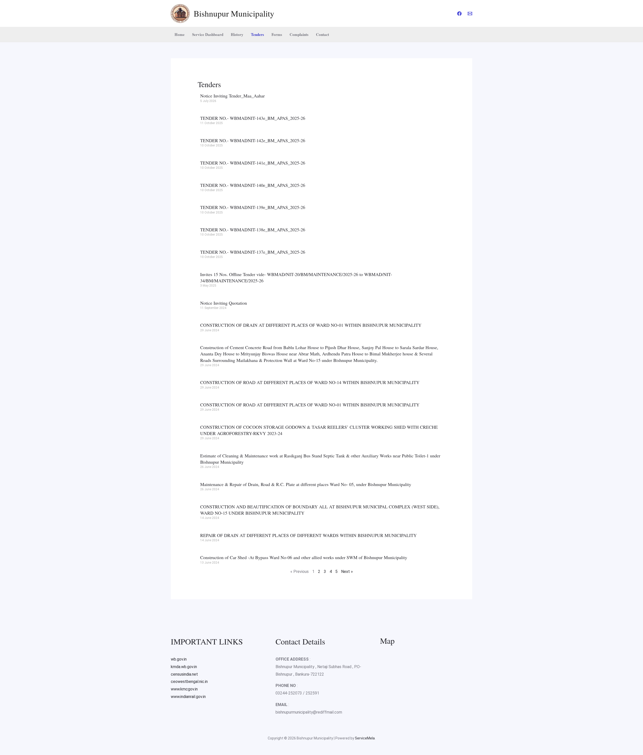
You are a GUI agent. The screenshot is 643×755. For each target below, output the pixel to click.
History (237, 34)
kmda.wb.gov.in (184, 666)
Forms (277, 34)
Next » (347, 571)
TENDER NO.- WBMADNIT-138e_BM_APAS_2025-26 (252, 230)
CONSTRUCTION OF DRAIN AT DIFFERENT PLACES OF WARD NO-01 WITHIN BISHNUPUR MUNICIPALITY (310, 325)
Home (180, 34)
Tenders (257, 34)
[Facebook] (459, 13)
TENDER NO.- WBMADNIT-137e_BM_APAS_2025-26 (252, 252)
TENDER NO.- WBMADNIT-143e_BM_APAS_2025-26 (252, 118)
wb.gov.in (179, 659)
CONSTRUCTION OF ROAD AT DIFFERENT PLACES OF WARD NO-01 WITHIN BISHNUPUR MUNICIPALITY (309, 405)
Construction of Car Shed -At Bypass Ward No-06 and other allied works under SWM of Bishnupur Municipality (303, 557)
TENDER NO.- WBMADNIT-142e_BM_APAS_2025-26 (252, 140)
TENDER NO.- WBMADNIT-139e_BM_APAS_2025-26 (252, 207)
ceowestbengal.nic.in (189, 681)
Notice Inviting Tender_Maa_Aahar (232, 96)
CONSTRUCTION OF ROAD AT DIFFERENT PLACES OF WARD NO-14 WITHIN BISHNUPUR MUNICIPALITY (309, 382)
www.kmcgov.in (184, 689)
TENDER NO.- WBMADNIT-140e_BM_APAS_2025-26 (252, 185)
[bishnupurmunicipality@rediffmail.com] (470, 13)
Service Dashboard (207, 34)
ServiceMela (365, 738)
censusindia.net (184, 674)
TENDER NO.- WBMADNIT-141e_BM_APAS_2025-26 (252, 163)
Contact (322, 34)
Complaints (299, 34)
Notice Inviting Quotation (223, 303)
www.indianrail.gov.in (188, 696)
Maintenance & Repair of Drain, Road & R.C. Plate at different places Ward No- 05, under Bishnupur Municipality (305, 484)
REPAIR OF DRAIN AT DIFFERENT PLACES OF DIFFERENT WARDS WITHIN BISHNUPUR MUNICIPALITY (308, 535)
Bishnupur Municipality (234, 13)
